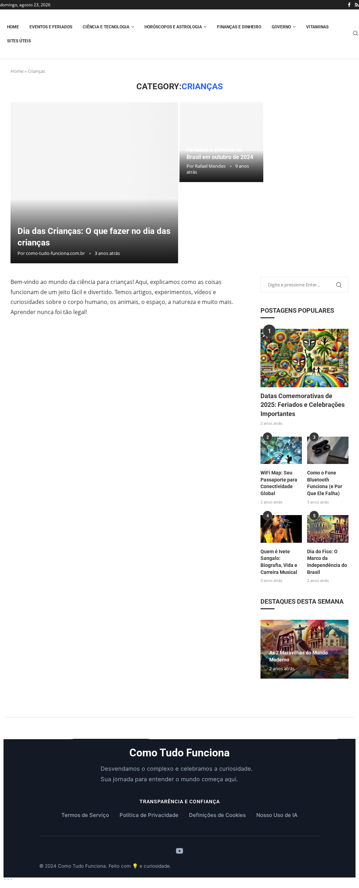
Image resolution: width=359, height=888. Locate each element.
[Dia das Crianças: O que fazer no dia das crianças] (94, 182)
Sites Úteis (19, 41)
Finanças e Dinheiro (239, 27)
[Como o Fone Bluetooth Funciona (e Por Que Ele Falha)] (327, 450)
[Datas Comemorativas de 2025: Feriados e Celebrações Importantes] (304, 358)
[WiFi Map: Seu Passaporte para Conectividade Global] (281, 450)
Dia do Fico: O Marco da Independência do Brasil (327, 562)
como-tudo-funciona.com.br (55, 253)
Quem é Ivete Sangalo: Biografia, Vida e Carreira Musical (278, 562)
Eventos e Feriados (50, 27)
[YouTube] (179, 851)
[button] (304, 681)
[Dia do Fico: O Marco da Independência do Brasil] (327, 529)
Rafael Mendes (210, 166)
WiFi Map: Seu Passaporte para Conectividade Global (278, 483)
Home (13, 27)
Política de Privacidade (149, 815)
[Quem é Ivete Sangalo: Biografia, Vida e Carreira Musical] (281, 529)
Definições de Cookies (217, 815)
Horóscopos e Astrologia (173, 27)
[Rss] (356, 5)
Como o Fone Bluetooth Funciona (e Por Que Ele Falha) (324, 483)
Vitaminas (317, 27)
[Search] (355, 34)
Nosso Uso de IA (277, 815)
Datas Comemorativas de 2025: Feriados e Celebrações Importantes (302, 404)
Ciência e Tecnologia (106, 27)
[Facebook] (349, 5)
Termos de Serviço (85, 815)
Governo (281, 27)
